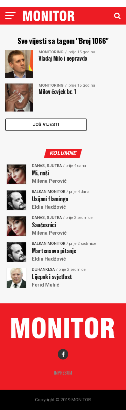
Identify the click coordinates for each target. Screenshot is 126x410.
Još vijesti (46, 124)
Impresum (63, 372)
